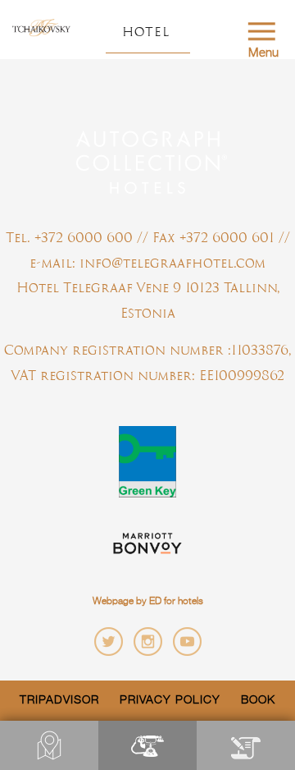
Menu (263, 53)
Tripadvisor (59, 700)
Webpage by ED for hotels (148, 602)
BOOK (246, 745)
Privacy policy (170, 700)
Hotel (146, 31)
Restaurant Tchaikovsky (41, 28)
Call (147, 745)
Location (49, 745)
